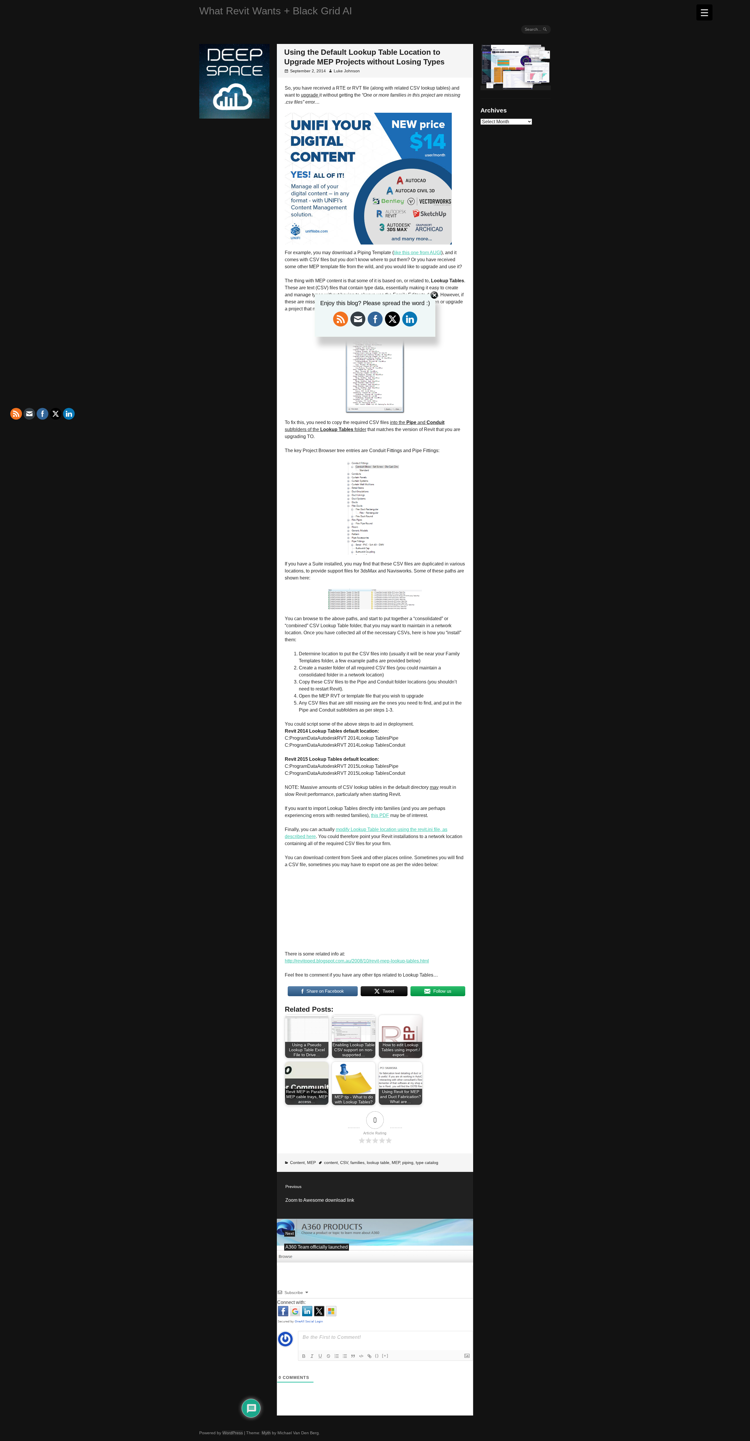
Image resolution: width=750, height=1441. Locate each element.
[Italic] (312, 1356)
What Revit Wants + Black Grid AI (275, 10)
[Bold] (304, 1356)
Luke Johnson (347, 71)
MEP (311, 1162)
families (357, 1162)
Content (297, 1162)
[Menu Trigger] (704, 12)
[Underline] (320, 1356)
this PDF (380, 815)
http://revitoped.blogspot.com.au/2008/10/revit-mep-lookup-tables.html (357, 960)
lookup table (378, 1162)
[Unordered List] (345, 1356)
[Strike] (328, 1356)
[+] (385, 1355)
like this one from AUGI (417, 252)
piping (407, 1162)
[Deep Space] (234, 116)
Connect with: (291, 1302)
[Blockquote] (353, 1356)
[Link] (369, 1356)
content (331, 1162)
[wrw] (515, 88)
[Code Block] (361, 1356)
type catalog (427, 1162)
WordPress (232, 1432)
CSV (344, 1162)
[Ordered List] (337, 1356)
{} (377, 1355)
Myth (266, 1432)
